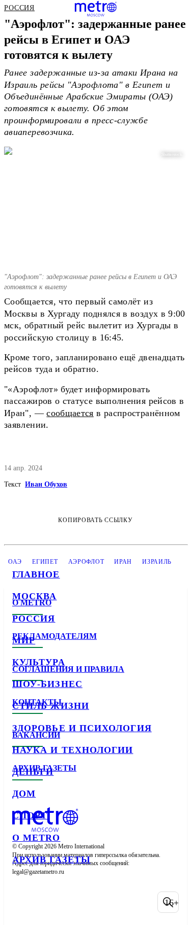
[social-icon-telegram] (49, 902)
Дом (24, 794)
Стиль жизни (50, 706)
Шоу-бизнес (47, 684)
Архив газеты (51, 859)
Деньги (32, 772)
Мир (23, 640)
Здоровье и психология (82, 728)
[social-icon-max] (102, 902)
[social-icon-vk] (22, 902)
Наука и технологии (72, 750)
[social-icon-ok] (75, 902)
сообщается (70, 413)
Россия (33, 618)
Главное (36, 574)
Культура (38, 662)
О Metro (36, 838)
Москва (34, 596)
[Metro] (95, 9)
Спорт (29, 815)
